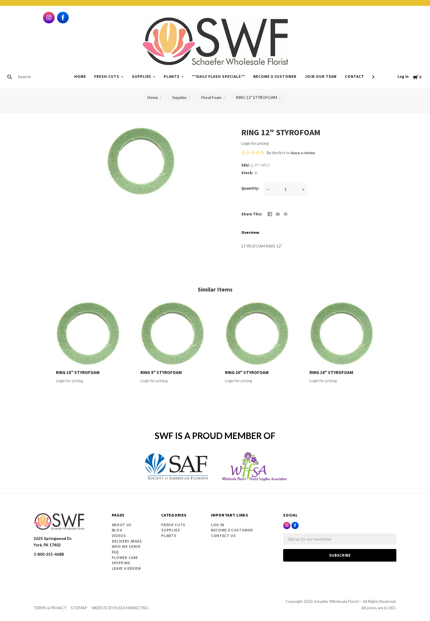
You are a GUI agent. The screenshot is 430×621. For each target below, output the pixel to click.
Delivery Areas (127, 541)
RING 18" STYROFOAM (77, 372)
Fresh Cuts (106, 76)
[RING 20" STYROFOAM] (257, 333)
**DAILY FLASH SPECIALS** (218, 76)
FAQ (115, 552)
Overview (250, 232)
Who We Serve (126, 546)
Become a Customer (275, 76)
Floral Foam (211, 97)
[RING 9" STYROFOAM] (172, 333)
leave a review (303, 152)
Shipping (121, 562)
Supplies (142, 76)
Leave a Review (126, 568)
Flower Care (125, 557)
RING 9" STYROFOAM (161, 372)
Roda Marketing (131, 607)
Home (80, 76)
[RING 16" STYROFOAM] (341, 333)
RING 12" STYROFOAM (256, 97)
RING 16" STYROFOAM (331, 372)
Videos (119, 535)
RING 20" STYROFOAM (247, 372)
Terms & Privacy (50, 607)
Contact (354, 76)
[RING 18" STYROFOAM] (88, 333)
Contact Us (223, 535)
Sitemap (79, 607)
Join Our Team (321, 76)
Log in (403, 76)
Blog (117, 530)
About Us (122, 524)
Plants (172, 76)
